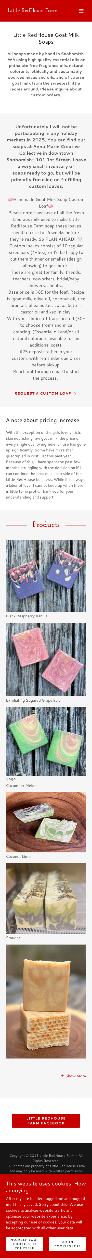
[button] (81, 11)
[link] (33, 10)
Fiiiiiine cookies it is (67, 1244)
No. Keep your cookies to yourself (24, 1244)
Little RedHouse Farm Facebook (46, 1121)
